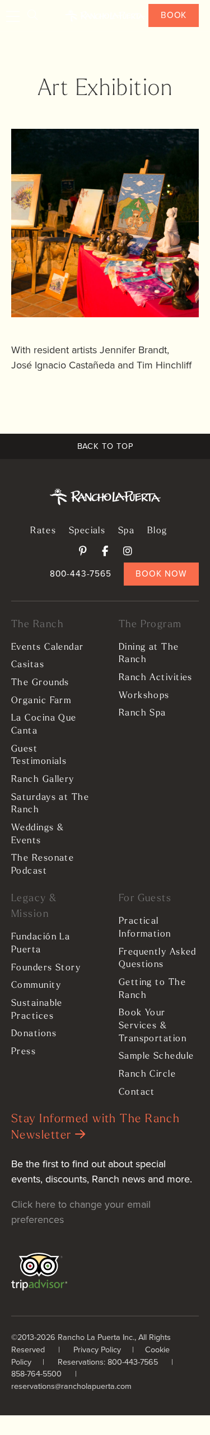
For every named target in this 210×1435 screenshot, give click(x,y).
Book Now (161, 573)
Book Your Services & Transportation (152, 1026)
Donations (34, 1033)
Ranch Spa (142, 713)
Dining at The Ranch (149, 654)
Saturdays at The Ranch (50, 804)
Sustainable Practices (37, 1010)
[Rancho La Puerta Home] (105, 16)
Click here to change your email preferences (81, 1212)
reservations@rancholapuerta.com (71, 1386)
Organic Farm (41, 700)
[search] (32, 15)
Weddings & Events (37, 834)
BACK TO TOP (105, 446)
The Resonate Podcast (42, 865)
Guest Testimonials (39, 756)
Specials (87, 531)
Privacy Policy (97, 1349)
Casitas (27, 664)
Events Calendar (47, 647)
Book (174, 14)
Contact (137, 1092)
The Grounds (40, 682)
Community (36, 985)
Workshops (144, 695)
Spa (126, 531)
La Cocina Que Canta (44, 725)
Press (23, 1051)
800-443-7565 (80, 573)
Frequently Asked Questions (158, 959)
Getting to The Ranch (152, 989)
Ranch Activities (156, 677)
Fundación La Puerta (40, 944)
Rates (43, 531)
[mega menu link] (13, 17)
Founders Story (46, 968)
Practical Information (145, 928)
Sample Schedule (156, 1056)
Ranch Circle (147, 1074)
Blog (157, 531)
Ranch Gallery (42, 779)
